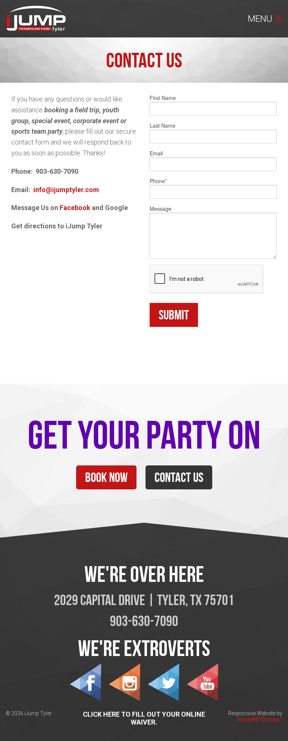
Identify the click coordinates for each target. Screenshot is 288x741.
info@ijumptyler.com (66, 190)
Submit (174, 314)
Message (160, 208)
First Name (163, 97)
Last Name (163, 125)
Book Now (106, 477)
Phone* (158, 181)
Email (156, 153)
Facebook (75, 208)
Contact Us (178, 477)
